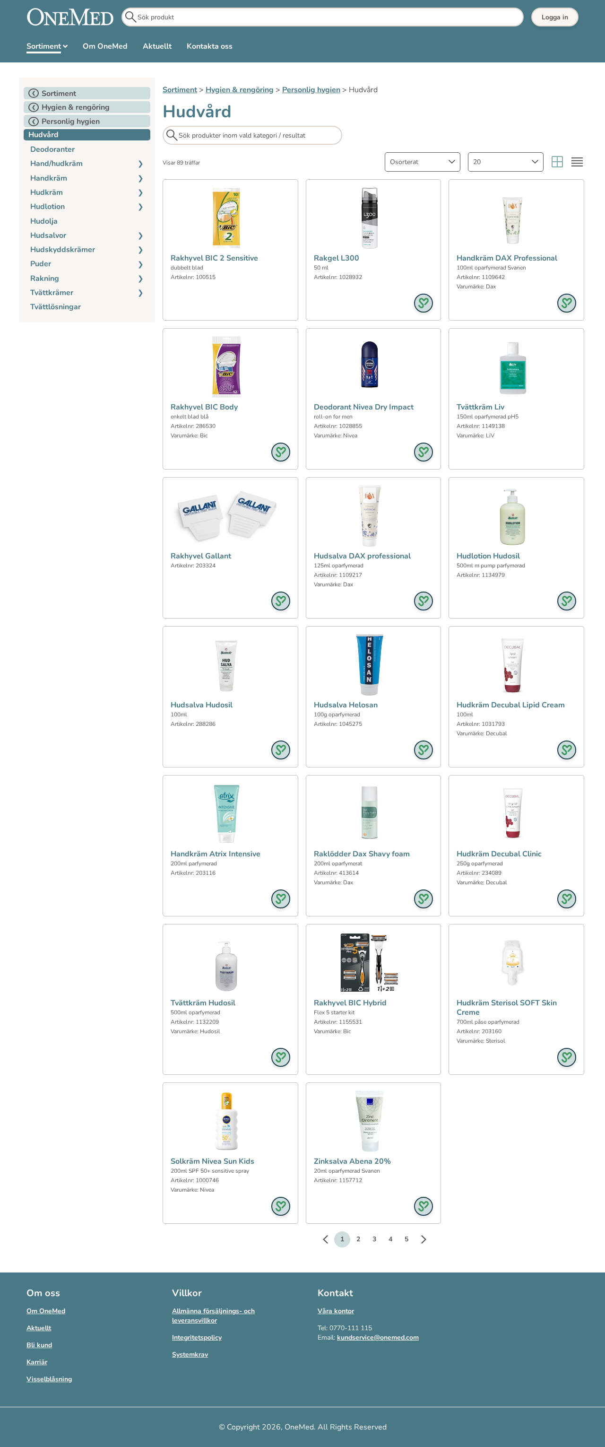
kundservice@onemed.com (378, 1337)
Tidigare (330, 1241)
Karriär (36, 1362)
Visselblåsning (49, 1379)
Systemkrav (190, 1354)
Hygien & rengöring (240, 90)
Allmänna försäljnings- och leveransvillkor (213, 1316)
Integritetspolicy (197, 1337)
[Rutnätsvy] (557, 162)
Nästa (419, 1241)
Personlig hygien (311, 90)
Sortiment (180, 90)
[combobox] (422, 162)
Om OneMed (45, 1311)
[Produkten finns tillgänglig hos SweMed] (423, 303)
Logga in (555, 17)
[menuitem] (47, 48)
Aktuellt (38, 1328)
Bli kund (39, 1345)
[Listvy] (577, 162)
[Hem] (70, 17)
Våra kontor (336, 1311)
